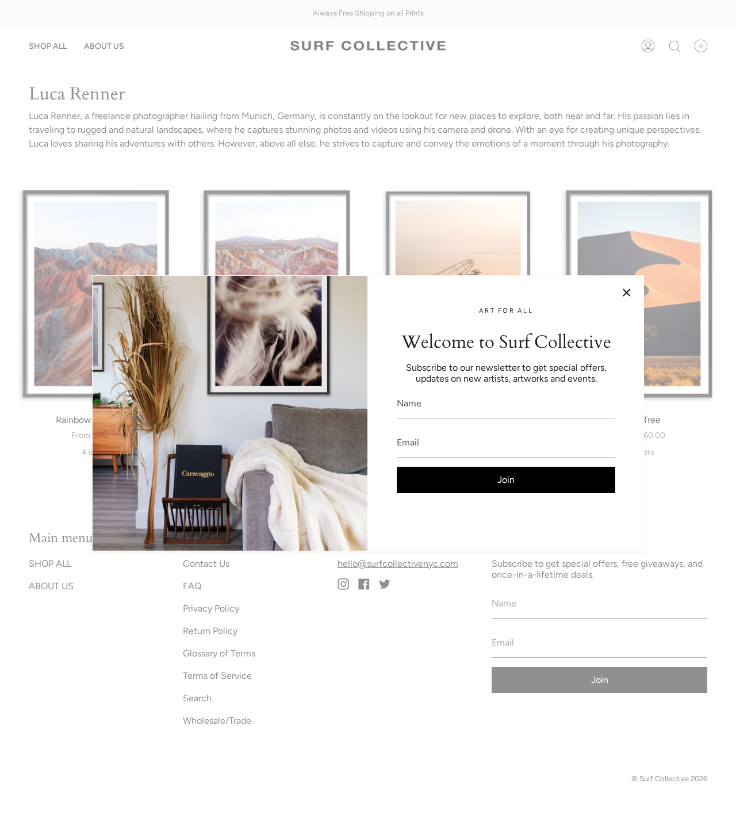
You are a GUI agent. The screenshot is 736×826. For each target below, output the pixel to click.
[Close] (626, 292)
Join (506, 479)
